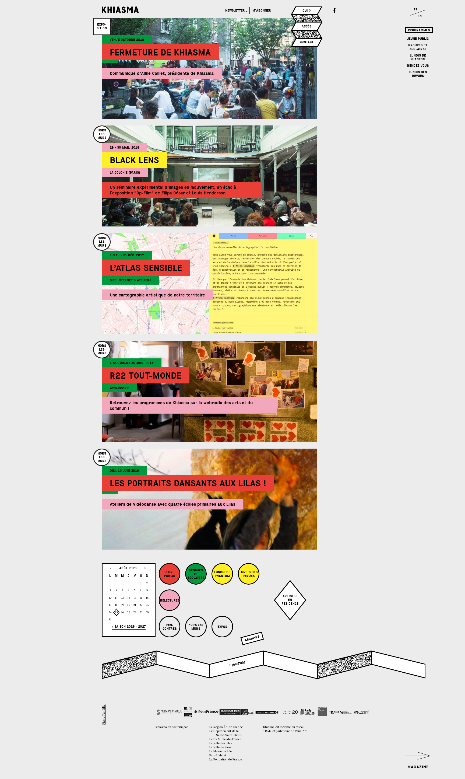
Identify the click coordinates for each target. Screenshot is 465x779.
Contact (306, 42)
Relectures (169, 600)
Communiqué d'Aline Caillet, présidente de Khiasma (162, 73)
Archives (252, 638)
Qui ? (306, 11)
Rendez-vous (418, 66)
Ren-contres (170, 627)
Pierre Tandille (103, 715)
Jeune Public (418, 39)
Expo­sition (102, 26)
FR (416, 10)
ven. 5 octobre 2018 (127, 40)
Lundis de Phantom (418, 57)
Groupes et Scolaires (417, 47)
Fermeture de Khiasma (160, 52)
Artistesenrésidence (289, 600)
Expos (222, 627)
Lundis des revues (418, 74)
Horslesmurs (101, 134)
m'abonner (261, 10)
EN (420, 16)
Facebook (334, 11)
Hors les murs (195, 627)
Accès (306, 26)
